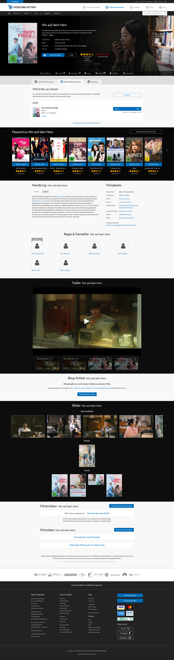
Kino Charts (63, 621)
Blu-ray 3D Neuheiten (66, 610)
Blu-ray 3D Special (93, 612)
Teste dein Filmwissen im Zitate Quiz (87, 544)
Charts (26, 13)
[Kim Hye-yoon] (94, 246)
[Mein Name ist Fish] (96, 149)
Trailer (71, 55)
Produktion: (46, 40)
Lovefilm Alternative (36, 630)
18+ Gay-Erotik (35, 606)
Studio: (108, 214)
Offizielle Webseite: (112, 223)
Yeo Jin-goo (59, 46)
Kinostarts (62, 616)
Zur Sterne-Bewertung (126, 218)
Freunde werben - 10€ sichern (39, 627)
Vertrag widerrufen (130, 601)
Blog (164, 7)
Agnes (134, 168)
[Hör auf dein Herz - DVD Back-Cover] (78, 485)
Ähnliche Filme (20, 173)
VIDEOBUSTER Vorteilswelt (38, 634)
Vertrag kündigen (130, 595)
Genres (16, 13)
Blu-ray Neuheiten (65, 606)
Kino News (91, 601)
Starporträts (97, 388)
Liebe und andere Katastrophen (39, 168)
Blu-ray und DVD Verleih (37, 598)
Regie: (44, 43)
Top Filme (62, 598)
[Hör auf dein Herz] (22, 43)
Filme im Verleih (66, 594)
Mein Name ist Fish (96, 168)
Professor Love (115, 168)
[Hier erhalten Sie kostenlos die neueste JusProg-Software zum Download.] (125, 619)
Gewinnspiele (109, 388)
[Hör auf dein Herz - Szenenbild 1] (28, 426)
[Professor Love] (115, 149)
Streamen (137, 7)
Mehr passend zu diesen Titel (145, 132)
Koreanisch (129, 211)
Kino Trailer (63, 627)
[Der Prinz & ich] (20, 149)
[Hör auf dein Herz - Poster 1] (87, 456)
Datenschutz (80, 651)
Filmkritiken (92, 604)
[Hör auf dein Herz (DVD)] (36, 112)
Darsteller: (45, 46)
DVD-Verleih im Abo (93, 7)
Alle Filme (57, 13)
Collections (89, 388)
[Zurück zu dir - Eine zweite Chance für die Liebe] (153, 149)
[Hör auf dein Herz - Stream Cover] (114, 485)
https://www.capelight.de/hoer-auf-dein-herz (121, 225)
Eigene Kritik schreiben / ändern (121, 506)
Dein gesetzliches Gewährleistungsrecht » (87, 123)
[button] (165, 425)
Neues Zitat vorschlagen (124, 530)
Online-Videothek (37, 594)
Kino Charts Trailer (64, 629)
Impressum (88, 651)
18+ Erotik (34, 603)
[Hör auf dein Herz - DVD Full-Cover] (96, 485)
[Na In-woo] (37, 263)
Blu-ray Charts (63, 608)
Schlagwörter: (110, 205)
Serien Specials (93, 609)
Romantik (134, 205)
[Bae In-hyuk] (65, 263)
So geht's (47, 13)
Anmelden (15, 1)
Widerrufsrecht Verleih (95, 627)
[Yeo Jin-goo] (65, 246)
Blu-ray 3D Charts (64, 613)
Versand (139, 112)
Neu (36, 13)
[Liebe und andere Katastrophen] (39, 149)
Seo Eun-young (60, 43)
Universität (127, 205)
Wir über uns (71, 651)
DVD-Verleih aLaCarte (116, 7)
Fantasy (64, 49)
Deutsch (122, 211)
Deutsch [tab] (36, 192)
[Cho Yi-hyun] (123, 246)
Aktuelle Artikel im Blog (87, 394)
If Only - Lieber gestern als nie (58, 168)
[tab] (44, 81)
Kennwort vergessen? (146, 1)
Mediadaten (103, 651)
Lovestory (58, 49)
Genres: (44, 49)
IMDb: (108, 218)
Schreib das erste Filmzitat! (87, 537)
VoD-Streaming (35, 616)
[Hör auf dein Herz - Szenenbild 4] (136, 426)
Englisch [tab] (45, 192)
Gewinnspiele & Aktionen (38, 622)
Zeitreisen (130, 208)
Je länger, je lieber (77, 168)
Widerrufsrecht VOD (94, 630)
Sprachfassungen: (112, 211)
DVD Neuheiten (64, 601)
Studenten (122, 208)
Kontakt (91, 622)
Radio (121, 205)
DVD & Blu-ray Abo (36, 611)
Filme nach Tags (35, 636)
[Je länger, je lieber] (77, 149)
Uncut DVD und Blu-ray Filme (39, 619)
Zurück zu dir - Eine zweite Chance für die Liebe (153, 168)
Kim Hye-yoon (68, 46)
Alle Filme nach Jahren (37, 608)
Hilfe (90, 620)
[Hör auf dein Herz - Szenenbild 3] (100, 426)
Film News (91, 598)
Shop (151, 7)
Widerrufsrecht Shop (94, 632)
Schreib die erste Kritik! (98, 513)
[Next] (166, 150)
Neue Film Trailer (64, 625)
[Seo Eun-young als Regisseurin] (37, 246)
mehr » (51, 35)
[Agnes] (134, 149)
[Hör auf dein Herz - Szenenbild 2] (64, 426)
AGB (90, 625)
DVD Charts (63, 603)
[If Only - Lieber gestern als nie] (58, 149)
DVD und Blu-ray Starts (77, 388)
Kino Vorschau (63, 619)
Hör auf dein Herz (45, 359)
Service (91, 616)
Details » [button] (44, 116)
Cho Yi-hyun (78, 46)
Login (136, 1)
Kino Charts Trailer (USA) (66, 632)
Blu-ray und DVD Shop (37, 601)
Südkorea (58, 40)
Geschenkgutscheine (36, 625)
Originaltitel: (110, 192)
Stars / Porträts (92, 607)
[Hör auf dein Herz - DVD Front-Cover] (60, 485)
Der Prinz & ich (21, 168)
